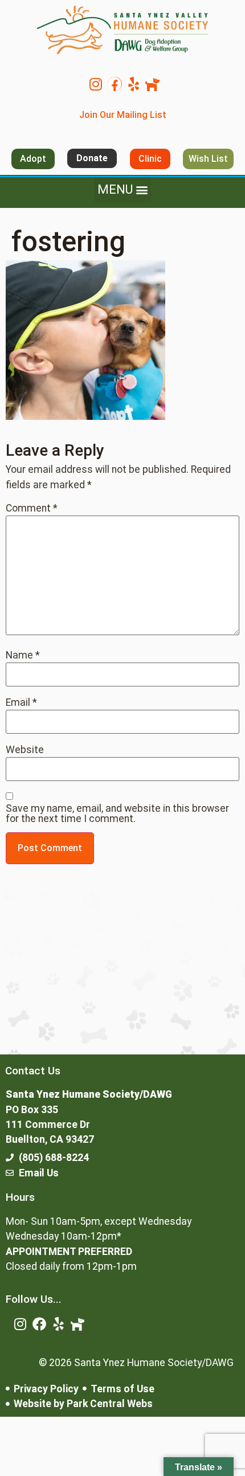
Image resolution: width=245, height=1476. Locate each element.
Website (25, 750)
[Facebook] (115, 84)
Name (23, 656)
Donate (92, 158)
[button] (122, 189)
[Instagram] (96, 84)
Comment (32, 509)
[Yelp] (133, 84)
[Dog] (152, 84)
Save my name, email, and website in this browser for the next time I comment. (117, 814)
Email (21, 703)
